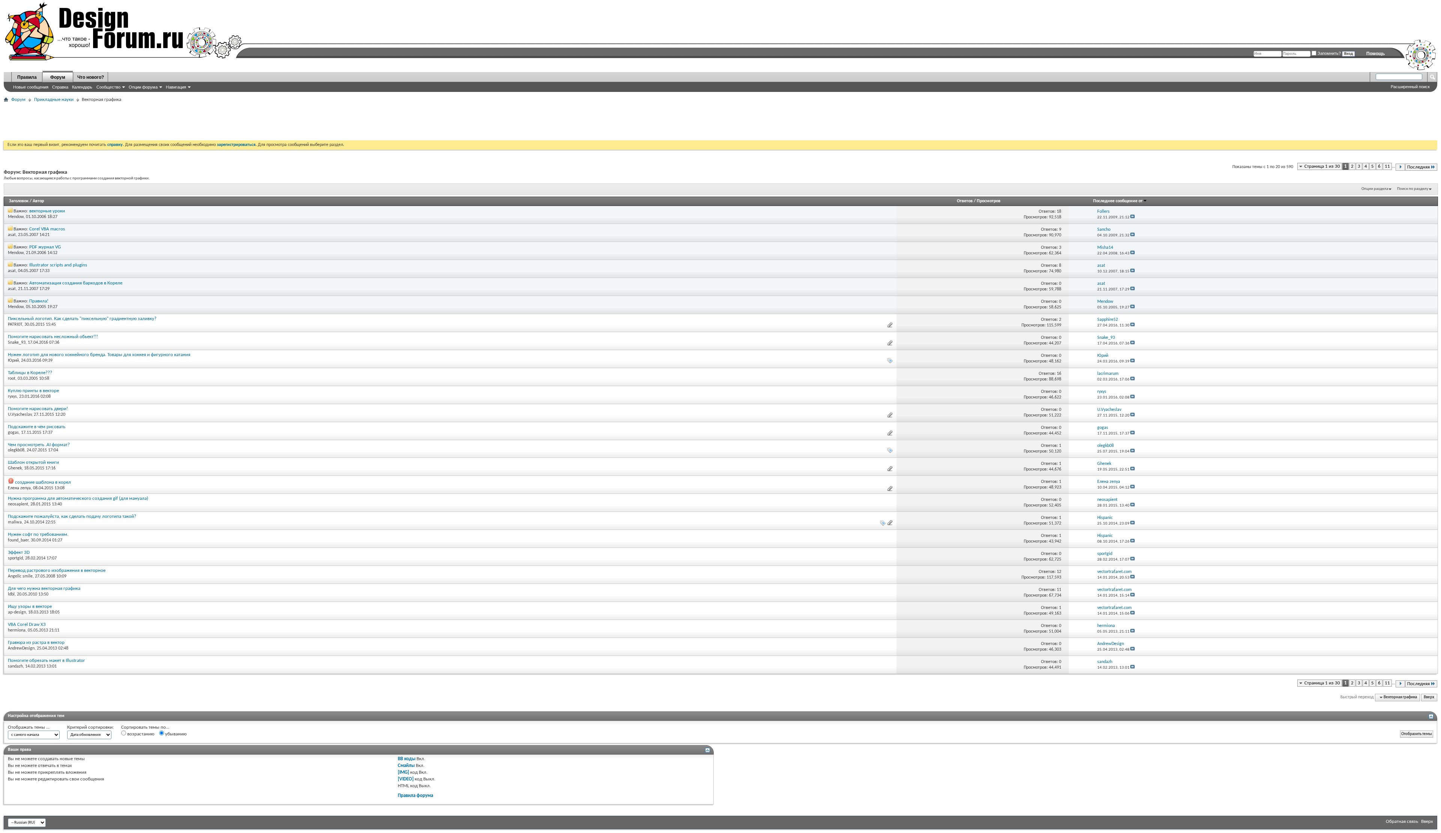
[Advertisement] (140, 121)
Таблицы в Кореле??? (30, 372)
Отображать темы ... (29, 727)
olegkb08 (16, 450)
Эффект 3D (19, 552)
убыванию (175, 734)
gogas (13, 432)
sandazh (15, 666)
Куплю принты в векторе (33, 390)
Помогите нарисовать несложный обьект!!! (53, 336)
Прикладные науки (54, 99)
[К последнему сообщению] (1132, 217)
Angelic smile (20, 576)
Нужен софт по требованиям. (38, 534)
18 (1059, 211)
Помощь (1375, 53)
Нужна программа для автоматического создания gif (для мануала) (78, 498)
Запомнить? (1328, 53)
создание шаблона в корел (43, 482)
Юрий (13, 360)
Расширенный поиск (1410, 86)
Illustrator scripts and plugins (58, 265)
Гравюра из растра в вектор (36, 642)
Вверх (1429, 697)
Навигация (176, 87)
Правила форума (415, 795)
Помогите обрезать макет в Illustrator (46, 660)
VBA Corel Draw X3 (27, 624)
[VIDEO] (406, 779)
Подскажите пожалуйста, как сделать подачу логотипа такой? (72, 516)
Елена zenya (19, 488)
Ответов (965, 201)
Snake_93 (17, 342)
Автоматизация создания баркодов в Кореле (75, 283)
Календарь (82, 87)
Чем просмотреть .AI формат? (39, 444)
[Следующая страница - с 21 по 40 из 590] (1400, 167)
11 (1387, 166)
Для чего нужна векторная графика (44, 588)
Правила (27, 77)
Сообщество (108, 87)
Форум (57, 77)
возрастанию (140, 734)
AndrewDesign (21, 648)
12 (1059, 572)
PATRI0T (15, 324)
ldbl (11, 594)
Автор (38, 201)
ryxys (12, 396)
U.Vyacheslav (20, 414)
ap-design (17, 612)
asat (12, 235)
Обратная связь (1402, 821)
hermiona (17, 630)
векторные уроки (47, 211)
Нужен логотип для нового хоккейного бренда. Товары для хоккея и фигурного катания (99, 354)
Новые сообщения (30, 87)
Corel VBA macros (47, 229)
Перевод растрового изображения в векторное (56, 570)
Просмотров (988, 201)
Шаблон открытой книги (33, 462)
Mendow (16, 217)
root (11, 378)
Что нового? (90, 77)
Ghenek (15, 468)
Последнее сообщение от (1118, 201)
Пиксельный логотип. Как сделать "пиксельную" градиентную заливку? (82, 318)
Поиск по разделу (1412, 189)
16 (1059, 373)
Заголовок (19, 201)
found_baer (18, 540)
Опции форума (143, 87)
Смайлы (406, 765)
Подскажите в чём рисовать (36, 426)
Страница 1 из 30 (1322, 166)
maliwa (15, 522)
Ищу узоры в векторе (30, 606)
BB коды (406, 758)
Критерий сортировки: (90, 727)
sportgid (15, 558)
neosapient (18, 504)
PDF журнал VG (45, 247)
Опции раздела (1374, 189)
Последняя (1418, 167)
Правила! (38, 301)
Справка (60, 87)
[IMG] (403, 772)
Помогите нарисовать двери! (38, 408)
